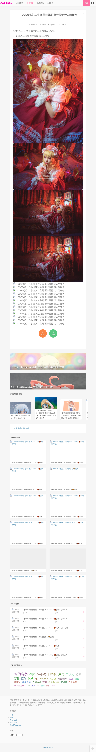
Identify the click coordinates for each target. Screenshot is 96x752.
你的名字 (21, 674)
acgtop (51, 25)
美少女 (53, 678)
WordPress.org (15, 725)
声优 (61, 674)
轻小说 (41, 674)
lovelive (44, 678)
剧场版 (52, 674)
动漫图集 (29, 3)
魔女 (33, 685)
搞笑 (70, 678)
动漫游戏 (40, 3)
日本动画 (73, 682)
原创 (23, 678)
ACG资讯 (19, 3)
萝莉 (44, 682)
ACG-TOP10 (48, 747)
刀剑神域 (36, 682)
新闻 (54, 686)
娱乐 (30, 678)
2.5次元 (50, 3)
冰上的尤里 (19, 685)
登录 (86, 3)
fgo (36, 678)
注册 (11, 715)
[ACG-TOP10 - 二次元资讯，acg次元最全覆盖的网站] (6, 3)
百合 (28, 685)
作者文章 (16, 437)
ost (38, 685)
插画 (77, 678)
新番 (16, 678)
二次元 (70, 674)
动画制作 (62, 678)
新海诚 (17, 682)
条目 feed (13, 720)
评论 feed (13, 722)
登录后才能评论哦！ (23, 428)
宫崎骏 (64, 682)
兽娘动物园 (53, 682)
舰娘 (48, 685)
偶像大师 (26, 682)
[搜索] (93, 3)
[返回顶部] (93, 748)
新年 (43, 685)
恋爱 (78, 674)
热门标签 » (17, 665)
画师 (32, 674)
